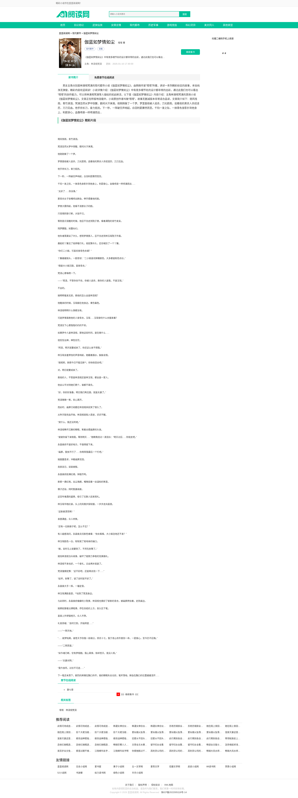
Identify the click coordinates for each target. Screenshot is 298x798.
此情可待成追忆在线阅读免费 (90, 726)
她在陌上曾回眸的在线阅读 (238, 726)
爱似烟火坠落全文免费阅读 (219, 732)
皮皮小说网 (193, 766)
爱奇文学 (155, 766)
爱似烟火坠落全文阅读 (161, 732)
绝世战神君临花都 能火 (124, 738)
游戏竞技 (172, 25)
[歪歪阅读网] (73, 14)
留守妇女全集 (157, 744)
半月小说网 (137, 772)
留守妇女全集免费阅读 (199, 744)
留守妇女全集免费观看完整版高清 (185, 744)
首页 (62, 25)
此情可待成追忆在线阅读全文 (109, 726)
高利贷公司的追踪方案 (180, 751)
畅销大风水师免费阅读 (236, 751)
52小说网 (61, 772)
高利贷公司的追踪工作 (161, 751)
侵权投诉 (155, 785)
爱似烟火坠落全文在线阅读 (201, 732)
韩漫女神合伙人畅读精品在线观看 (148, 726)
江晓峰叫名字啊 (121, 751)
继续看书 (190, 52)
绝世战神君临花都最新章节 (89, 738)
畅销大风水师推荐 (215, 751)
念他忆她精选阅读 (66, 744)
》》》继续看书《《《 (129, 694)
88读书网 (210, 766)
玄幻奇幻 (79, 25)
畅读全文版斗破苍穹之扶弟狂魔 (221, 744)
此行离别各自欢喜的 (197, 738)
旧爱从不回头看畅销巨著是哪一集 (167, 738)
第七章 (70, 689)
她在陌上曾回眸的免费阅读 (70, 732)
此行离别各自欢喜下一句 (181, 738)
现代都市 (135, 25)
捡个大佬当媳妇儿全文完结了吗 (110, 732)
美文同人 (209, 25)
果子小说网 (118, 766)
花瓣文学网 (174, 766)
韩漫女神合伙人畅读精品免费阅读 (129, 726)
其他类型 (228, 25)
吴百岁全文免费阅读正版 (69, 751)
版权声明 (142, 785)
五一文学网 (137, 766)
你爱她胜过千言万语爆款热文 (146, 751)
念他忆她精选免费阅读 (105, 744)
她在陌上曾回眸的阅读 (217, 726)
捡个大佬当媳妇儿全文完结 (89, 732)
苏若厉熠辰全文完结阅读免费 (202, 726)
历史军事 (153, 25)
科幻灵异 (191, 25)
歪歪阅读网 (64, 33)
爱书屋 (98, 766)
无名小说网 (81, 766)
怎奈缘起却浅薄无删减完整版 (239, 744)
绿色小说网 (118, 772)
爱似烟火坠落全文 (140, 732)
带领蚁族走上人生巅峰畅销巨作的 (241, 738)
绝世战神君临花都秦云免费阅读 (110, 738)
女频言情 (116, 25)
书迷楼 (79, 772)
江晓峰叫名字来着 (103, 751)
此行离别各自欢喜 (215, 738)
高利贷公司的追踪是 (197, 751)
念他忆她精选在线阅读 (87, 744)
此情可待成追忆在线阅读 (69, 726)
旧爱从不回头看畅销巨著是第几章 (148, 738)
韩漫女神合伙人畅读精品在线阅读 (167, 726)
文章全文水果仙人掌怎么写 (145, 744)
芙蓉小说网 (230, 766)
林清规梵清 (71, 710)
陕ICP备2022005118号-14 (174, 792)
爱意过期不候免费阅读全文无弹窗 (92, 751)
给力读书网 (100, 772)
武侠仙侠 (97, 25)
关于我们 (129, 785)
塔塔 (61, 710)
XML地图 (168, 785)
